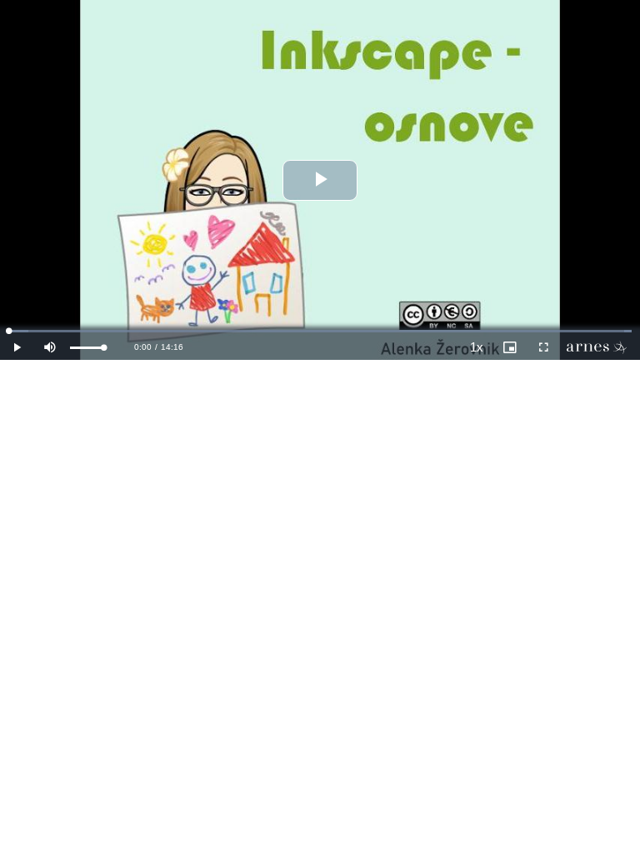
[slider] (87, 348)
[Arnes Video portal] (600, 347)
